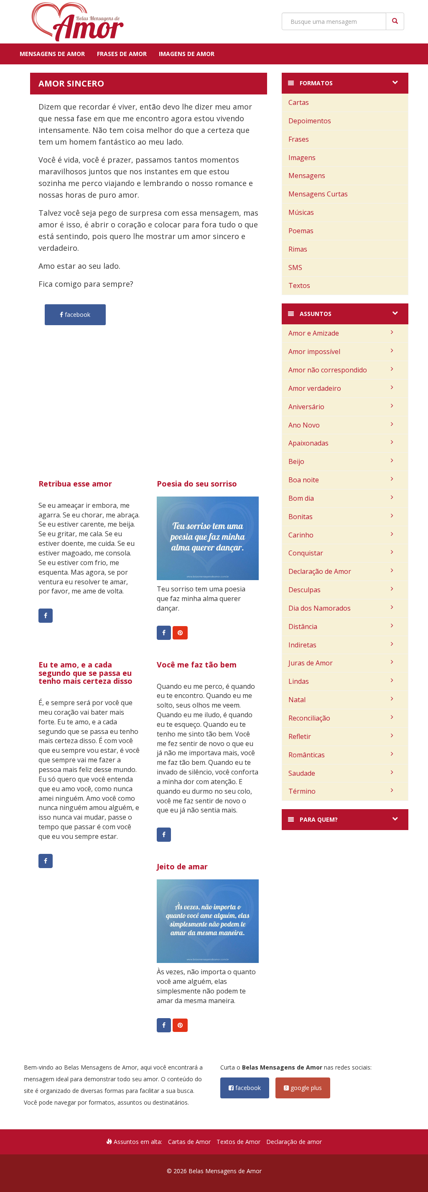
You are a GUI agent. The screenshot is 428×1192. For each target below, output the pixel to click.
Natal (297, 699)
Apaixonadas (308, 443)
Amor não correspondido (327, 369)
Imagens (302, 157)
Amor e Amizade (313, 333)
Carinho (300, 535)
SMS (295, 267)
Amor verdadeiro (314, 388)
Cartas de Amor (189, 1142)
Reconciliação (309, 718)
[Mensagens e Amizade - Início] (74, 21)
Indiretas (302, 644)
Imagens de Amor (186, 54)
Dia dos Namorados (319, 608)
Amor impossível (314, 351)
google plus (305, 1088)
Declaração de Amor (319, 571)
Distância (302, 626)
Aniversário (306, 406)
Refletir (299, 736)
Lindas (298, 681)
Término (302, 791)
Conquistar (305, 553)
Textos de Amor (238, 1142)
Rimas (297, 249)
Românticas (306, 754)
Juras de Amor (310, 662)
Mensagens (306, 175)
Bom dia (301, 498)
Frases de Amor (122, 54)
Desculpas (304, 589)
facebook (247, 1088)
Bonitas (300, 516)
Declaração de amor (294, 1142)
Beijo (296, 461)
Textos (299, 285)
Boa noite (303, 479)
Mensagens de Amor (52, 54)
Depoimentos (309, 120)
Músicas (301, 212)
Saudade (301, 773)
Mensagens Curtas (318, 194)
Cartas (298, 102)
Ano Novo (304, 425)
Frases (298, 139)
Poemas (300, 230)
